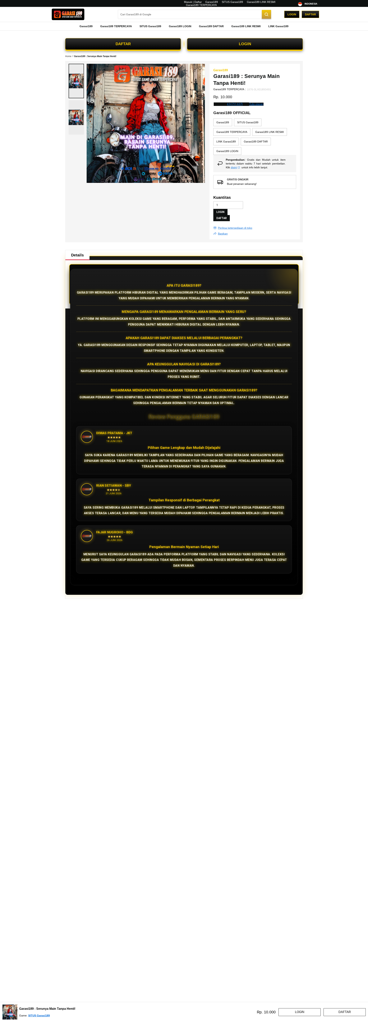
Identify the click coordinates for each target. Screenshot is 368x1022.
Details (77, 255)
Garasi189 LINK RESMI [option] (269, 131)
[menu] (184, 26)
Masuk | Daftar (193, 1)
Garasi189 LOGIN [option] (227, 151)
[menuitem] (86, 26)
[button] (76, 81)
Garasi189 (211, 1)
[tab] (77, 255)
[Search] (266, 14)
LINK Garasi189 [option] (226, 141)
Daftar (310, 14)
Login (292, 14)
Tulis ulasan (256, 104)
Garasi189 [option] (222, 122)
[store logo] (68, 14)
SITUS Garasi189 (232, 1)
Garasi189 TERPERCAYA (201, 5)
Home (68, 56)
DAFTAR (123, 44)
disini (234, 167)
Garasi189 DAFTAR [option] (256, 141)
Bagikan (223, 233)
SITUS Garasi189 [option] (247, 122)
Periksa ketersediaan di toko (235, 227)
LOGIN (245, 44)
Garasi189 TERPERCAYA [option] (231, 131)
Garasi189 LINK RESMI (261, 1)
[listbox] (254, 137)
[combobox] (194, 14)
